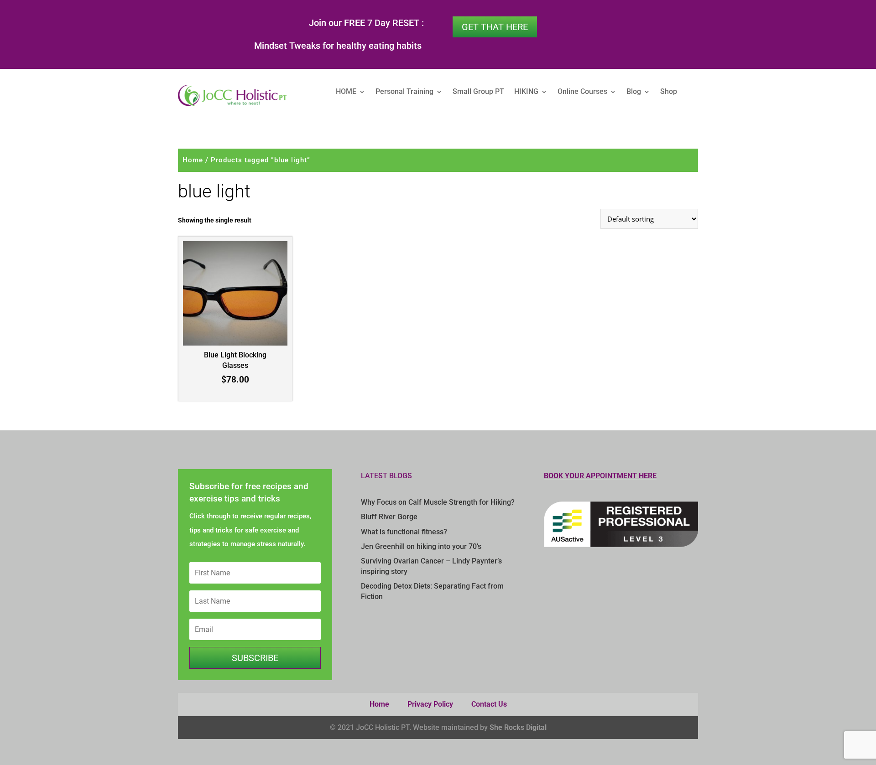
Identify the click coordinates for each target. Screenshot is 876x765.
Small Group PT (478, 92)
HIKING (526, 92)
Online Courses (582, 92)
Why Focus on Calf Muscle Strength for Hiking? (438, 502)
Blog (633, 92)
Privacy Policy (430, 704)
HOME (346, 92)
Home (192, 160)
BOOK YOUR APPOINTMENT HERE (600, 475)
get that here (495, 26)
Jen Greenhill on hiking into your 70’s (421, 546)
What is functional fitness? (404, 531)
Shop (668, 92)
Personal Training (404, 92)
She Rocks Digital (518, 727)
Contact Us (489, 704)
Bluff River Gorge (389, 516)
